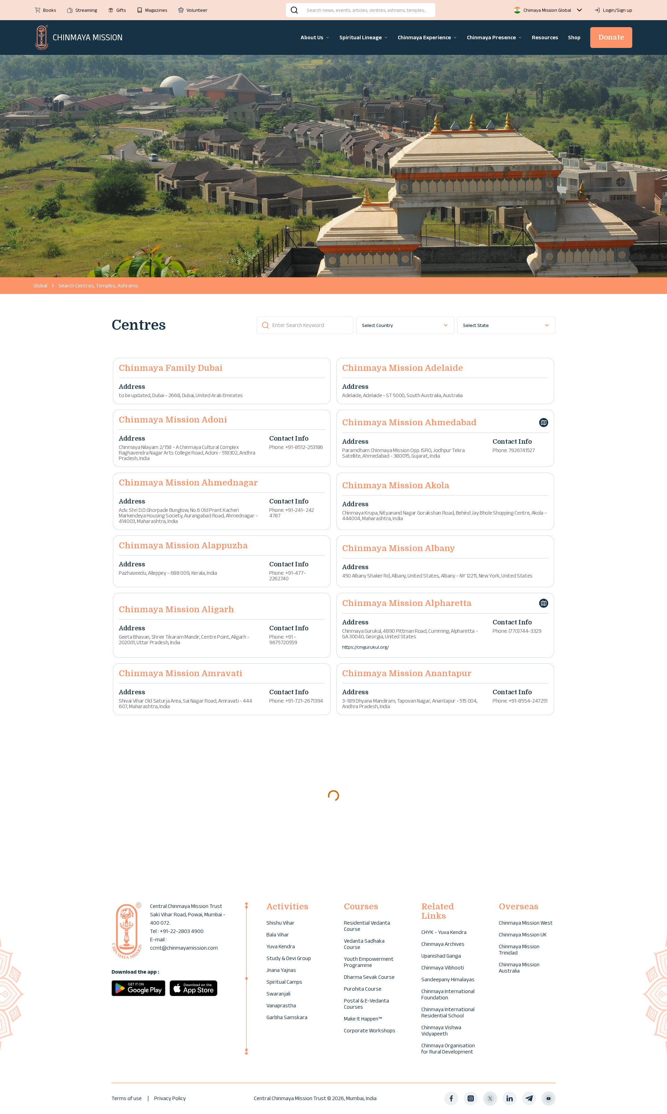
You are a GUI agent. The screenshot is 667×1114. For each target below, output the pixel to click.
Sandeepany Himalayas (448, 979)
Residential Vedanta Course (367, 926)
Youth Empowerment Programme (369, 962)
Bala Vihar (277, 934)
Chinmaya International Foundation (448, 994)
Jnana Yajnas (281, 970)
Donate (611, 37)
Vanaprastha (281, 1005)
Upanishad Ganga (441, 956)
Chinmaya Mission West (526, 923)
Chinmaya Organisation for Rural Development (448, 1048)
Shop (574, 37)
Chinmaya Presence (491, 37)
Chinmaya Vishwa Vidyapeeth (441, 1030)
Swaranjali (278, 994)
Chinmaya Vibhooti (442, 967)
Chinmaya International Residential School (448, 1012)
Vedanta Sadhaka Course (364, 944)
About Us (311, 37)
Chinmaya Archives (442, 944)
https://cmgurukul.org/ (365, 647)
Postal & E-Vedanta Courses (366, 1004)
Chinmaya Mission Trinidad (519, 949)
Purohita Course (362, 989)
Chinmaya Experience (424, 37)
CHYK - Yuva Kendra (444, 932)
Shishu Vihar (280, 923)
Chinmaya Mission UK (523, 934)
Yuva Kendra (280, 946)
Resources (545, 37)
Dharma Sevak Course (369, 977)
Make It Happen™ (363, 1019)
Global (40, 285)
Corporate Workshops (369, 1030)
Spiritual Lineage (360, 37)
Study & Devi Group (288, 958)
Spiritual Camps (284, 982)
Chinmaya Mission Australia (519, 967)
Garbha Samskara (286, 1017)
